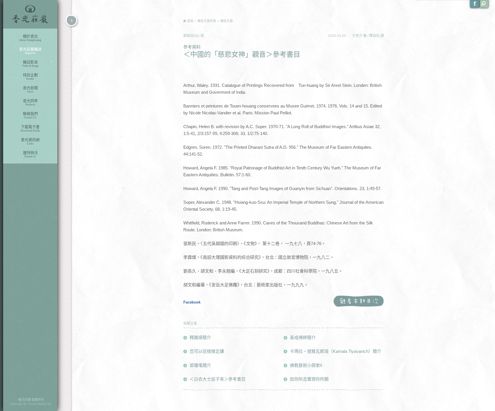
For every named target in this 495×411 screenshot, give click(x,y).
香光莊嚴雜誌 (30, 50)
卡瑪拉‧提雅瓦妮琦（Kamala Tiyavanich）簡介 (335, 351)
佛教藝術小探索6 (306, 365)
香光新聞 (30, 89)
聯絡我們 (30, 115)
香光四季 (30, 102)
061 (197, 36)
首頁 (190, 21)
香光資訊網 (30, 141)
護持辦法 (30, 154)
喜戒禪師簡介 (303, 337)
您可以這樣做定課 (207, 351)
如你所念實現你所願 (309, 379)
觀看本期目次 (358, 301)
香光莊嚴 (30, 14)
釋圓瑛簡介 (200, 337)
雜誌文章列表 (206, 21)
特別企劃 (30, 76)
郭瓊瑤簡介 (200, 365)
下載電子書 (30, 128)
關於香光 (30, 38)
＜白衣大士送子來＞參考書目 (217, 379)
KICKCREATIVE (40, 404)
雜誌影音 (30, 63)
